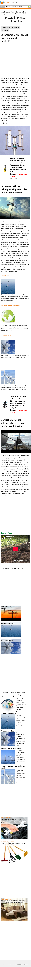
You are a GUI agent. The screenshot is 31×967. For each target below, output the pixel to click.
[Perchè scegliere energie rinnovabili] (8, 316)
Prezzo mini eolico (7, 640)
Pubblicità (26, 964)
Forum (8, 6)
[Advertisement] (15, 60)
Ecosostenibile (21, 12)
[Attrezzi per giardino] (14, 852)
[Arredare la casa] (14, 909)
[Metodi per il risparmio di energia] (11, 613)
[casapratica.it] (9, 2)
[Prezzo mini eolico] (8, 347)
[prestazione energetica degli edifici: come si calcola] (8, 705)
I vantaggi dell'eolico (8, 623)
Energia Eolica (5, 14)
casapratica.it (10, 12)
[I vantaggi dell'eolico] (8, 286)
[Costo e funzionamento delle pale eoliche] (8, 377)
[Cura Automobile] (14, 828)
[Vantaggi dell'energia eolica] (8, 757)
